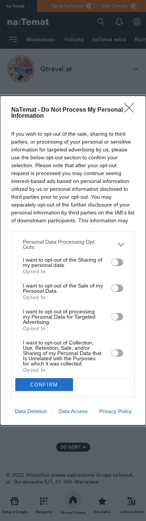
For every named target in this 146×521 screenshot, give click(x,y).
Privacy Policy (115, 411)
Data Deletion (31, 411)
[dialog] (73, 260)
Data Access (73, 411)
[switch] (117, 262)
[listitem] (73, 244)
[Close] (131, 110)
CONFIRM (44, 385)
